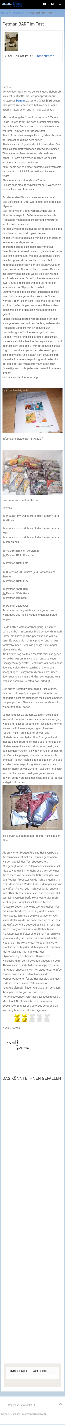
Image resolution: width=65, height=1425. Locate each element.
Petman (21, 100)
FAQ (37, 1414)
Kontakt (5, 1414)
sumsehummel (44, 56)
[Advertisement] (32, 1223)
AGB (43, 1414)
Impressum (28, 1414)
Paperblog (13, 1405)
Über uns (15, 1414)
